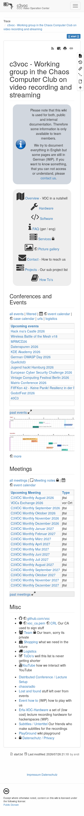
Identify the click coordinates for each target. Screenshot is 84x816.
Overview (32, 198)
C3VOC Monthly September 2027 (35, 569)
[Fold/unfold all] (80, 75)
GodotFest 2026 (23, 393)
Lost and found (30, 691)
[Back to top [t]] (80, 87)
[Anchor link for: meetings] (35, 468)
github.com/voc (38, 618)
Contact (32, 259)
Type (66, 492)
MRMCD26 (19, 341)
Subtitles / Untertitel (33, 723)
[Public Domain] (6, 791)
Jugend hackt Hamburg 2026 (32, 367)
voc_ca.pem (36, 623)
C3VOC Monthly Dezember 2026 (35, 523)
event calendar (59, 313)
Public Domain (11, 804)
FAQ (35, 228)
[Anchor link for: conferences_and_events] (29, 302)
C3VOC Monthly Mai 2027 (30, 549)
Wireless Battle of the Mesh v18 (34, 336)
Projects (31, 269)
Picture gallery (48, 249)
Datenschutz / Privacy (37, 737)
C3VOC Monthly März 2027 (31, 538)
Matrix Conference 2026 (28, 382)
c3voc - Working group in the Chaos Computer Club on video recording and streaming (40, 27)
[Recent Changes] (53, 47)
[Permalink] (71, 47)
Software (46, 218)
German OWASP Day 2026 (31, 356)
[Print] (65, 47)
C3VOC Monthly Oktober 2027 (33, 574)
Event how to (28, 700)
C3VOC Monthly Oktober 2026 (33, 513)
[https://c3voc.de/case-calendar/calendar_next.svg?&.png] (42, 441)
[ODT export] (80, 81)
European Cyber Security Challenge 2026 (41, 372)
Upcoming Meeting (26, 492)
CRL (53, 623)
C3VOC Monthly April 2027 (30, 544)
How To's (46, 279)
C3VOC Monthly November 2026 (35, 518)
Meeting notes (44, 480)
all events (17, 313)
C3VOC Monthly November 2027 (35, 580)
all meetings (18, 480)
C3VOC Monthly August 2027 (32, 564)
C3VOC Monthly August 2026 (32, 497)
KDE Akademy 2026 (25, 351)
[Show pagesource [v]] (80, 55)
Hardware (46, 208)
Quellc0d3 (18, 362)
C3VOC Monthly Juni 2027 (30, 554)
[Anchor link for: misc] (24, 606)
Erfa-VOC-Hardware (33, 709)
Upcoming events (25, 326)
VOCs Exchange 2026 (27, 502)
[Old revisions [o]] (80, 62)
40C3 (15, 398)
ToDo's (29, 656)
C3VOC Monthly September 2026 (35, 508)
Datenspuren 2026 (24, 346)
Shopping (31, 641)
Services (44, 238)
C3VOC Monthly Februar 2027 (33, 533)
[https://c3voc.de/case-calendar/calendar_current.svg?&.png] (42, 422)
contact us (48, 178)
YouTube (28, 665)
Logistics (30, 651)
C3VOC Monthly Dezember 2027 (35, 585)
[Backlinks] (80, 68)
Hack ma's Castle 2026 (28, 331)
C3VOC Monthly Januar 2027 (32, 528)
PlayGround (27, 733)
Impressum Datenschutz (42, 774)
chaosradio (27, 686)
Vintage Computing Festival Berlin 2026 (40, 377)
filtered (31, 313)
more (17, 456)
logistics (51, 318)
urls (40, 318)
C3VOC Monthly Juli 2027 (30, 559)
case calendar (24, 318)
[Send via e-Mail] (59, 47)
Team (28, 632)
